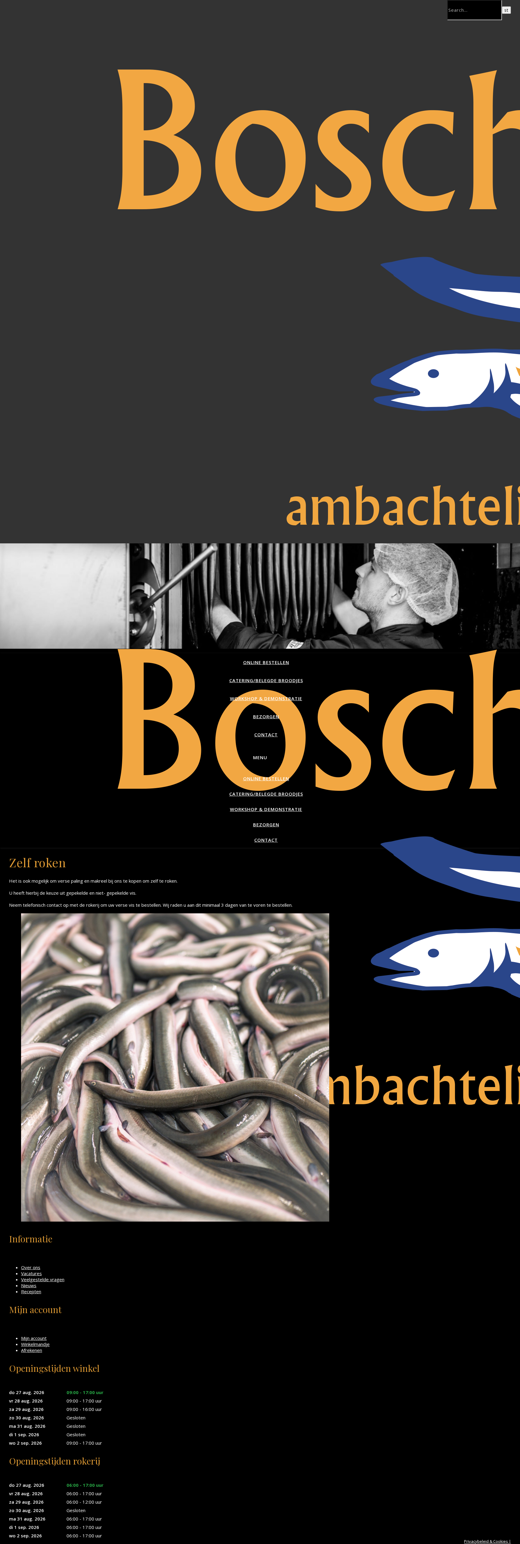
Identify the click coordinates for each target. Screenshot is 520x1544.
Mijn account (34, 1338)
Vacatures (31, 1273)
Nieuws (28, 1285)
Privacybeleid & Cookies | (487, 1541)
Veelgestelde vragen (42, 1279)
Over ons (30, 1267)
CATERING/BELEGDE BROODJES (266, 680)
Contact (266, 735)
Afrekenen (31, 1350)
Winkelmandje (35, 1344)
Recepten (31, 1291)
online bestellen (266, 662)
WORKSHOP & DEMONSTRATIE (266, 698)
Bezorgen (266, 716)
